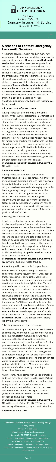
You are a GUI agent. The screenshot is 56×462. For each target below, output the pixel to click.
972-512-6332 (28, 19)
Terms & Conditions (15, 444)
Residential (19, 438)
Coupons (28, 441)
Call (29, 458)
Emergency (17, 441)
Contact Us (39, 441)
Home (9, 438)
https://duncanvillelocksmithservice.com (28, 432)
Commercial (31, 438)
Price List (29, 444)
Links (47, 444)
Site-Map (39, 444)
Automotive (43, 438)
